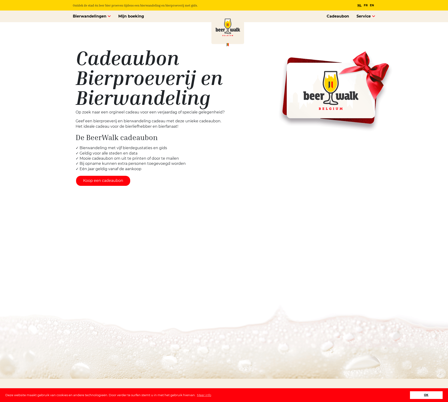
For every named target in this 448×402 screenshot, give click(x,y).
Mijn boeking (131, 16)
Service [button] (364, 16)
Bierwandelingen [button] (90, 16)
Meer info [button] (204, 395)
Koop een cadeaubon (103, 180)
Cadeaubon (338, 16)
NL (359, 5)
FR (366, 5)
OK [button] (426, 395)
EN (372, 5)
